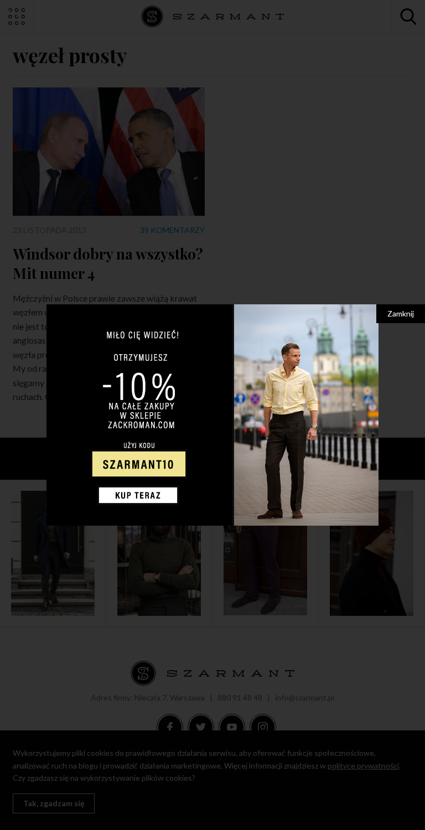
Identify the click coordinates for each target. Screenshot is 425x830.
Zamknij (400, 313)
